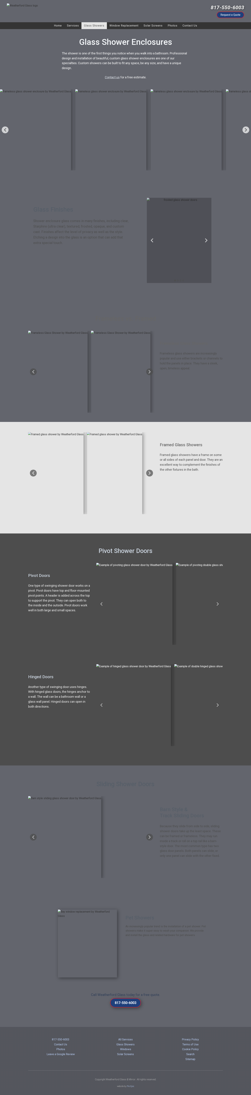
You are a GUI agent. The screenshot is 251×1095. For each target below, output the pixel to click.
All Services (125, 1039)
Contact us (112, 77)
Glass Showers (125, 1044)
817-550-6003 (227, 7)
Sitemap (190, 1059)
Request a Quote (230, 14)
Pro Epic (130, 1086)
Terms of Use (190, 1044)
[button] (5, 129)
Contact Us (60, 1044)
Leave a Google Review (61, 1054)
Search (190, 1054)
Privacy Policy (190, 1039)
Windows (125, 1049)
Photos (60, 1049)
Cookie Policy (190, 1049)
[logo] (44, 11)
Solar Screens (125, 1054)
